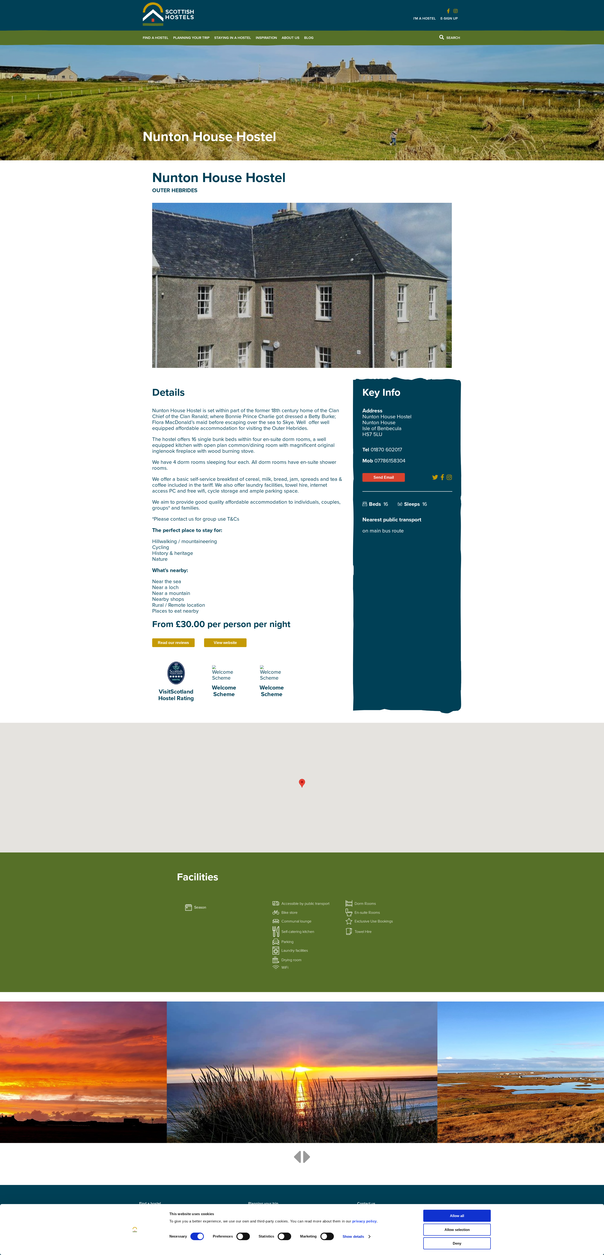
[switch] (243, 1236)
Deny (457, 1243)
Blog (309, 37)
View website (225, 643)
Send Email (383, 477)
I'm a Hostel (424, 18)
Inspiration (266, 37)
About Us (290, 37)
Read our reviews (173, 643)
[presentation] (297, 1157)
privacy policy (364, 1221)
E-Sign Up (449, 18)
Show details (353, 1236)
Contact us (366, 1203)
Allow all (457, 1216)
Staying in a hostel (232, 37)
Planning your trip (191, 37)
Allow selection (457, 1230)
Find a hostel (155, 37)
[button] (302, 783)
